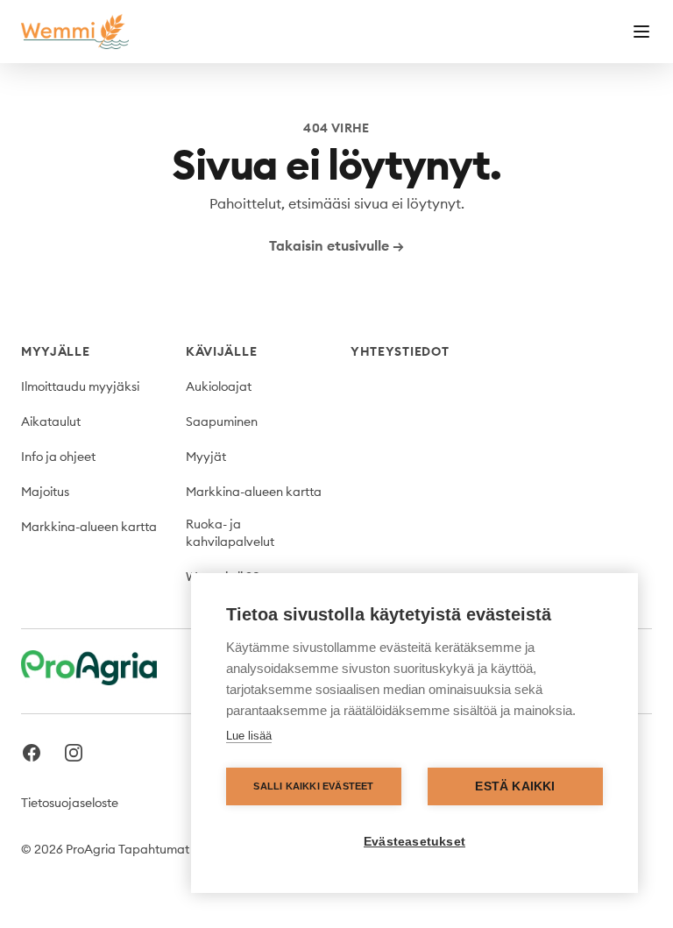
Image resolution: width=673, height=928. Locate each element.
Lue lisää (249, 735)
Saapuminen (222, 421)
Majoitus (45, 491)
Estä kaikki (515, 786)
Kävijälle (221, 351)
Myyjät (206, 456)
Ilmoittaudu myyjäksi (80, 386)
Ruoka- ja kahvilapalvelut (230, 532)
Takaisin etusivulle (336, 245)
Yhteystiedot (400, 351)
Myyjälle (55, 351)
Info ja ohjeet (58, 456)
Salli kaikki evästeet (313, 786)
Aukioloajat (218, 386)
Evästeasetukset (414, 841)
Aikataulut (51, 421)
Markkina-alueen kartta (89, 527)
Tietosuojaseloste (69, 803)
